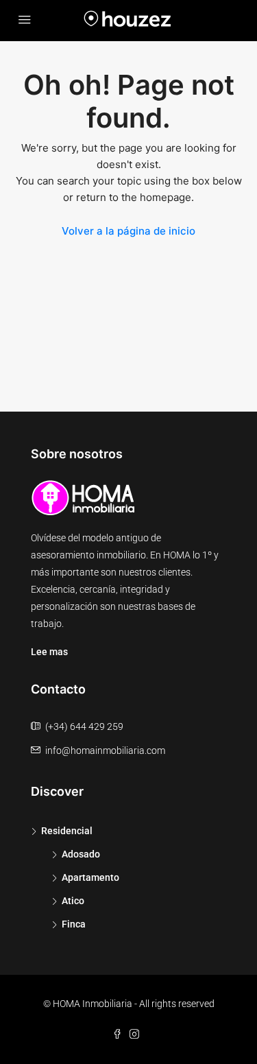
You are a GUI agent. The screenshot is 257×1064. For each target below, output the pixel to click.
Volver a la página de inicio (128, 230)
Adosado (81, 854)
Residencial (67, 830)
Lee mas (49, 651)
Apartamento (90, 877)
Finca (74, 924)
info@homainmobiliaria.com (105, 750)
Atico (73, 900)
